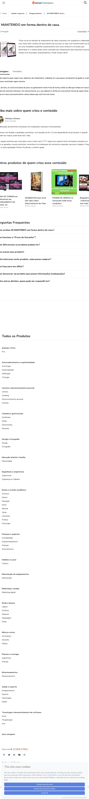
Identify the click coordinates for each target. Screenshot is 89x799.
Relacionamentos (10, 672)
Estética (5, 610)
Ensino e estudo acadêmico (14, 490)
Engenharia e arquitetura (13, 472)
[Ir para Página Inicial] (44, 3)
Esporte (5, 694)
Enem (4, 505)
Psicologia (6, 523)
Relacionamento (8, 676)
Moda (4, 621)
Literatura (6, 516)
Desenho (5, 640)
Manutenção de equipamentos (15, 574)
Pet (3, 351)
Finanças (5, 545)
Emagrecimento (8, 690)
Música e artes (8, 632)
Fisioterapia (6, 698)
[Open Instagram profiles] (24, 754)
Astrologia (6, 366)
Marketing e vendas (10, 588)
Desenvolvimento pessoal (12, 399)
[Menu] (4, 3)
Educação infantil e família (13, 457)
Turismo (5, 563)
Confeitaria (6, 417)
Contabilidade (7, 538)
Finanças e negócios (11, 534)
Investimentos (8, 549)
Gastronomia (7, 425)
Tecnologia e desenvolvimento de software (21, 712)
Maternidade (7, 461)
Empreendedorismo (10, 541)
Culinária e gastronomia (12, 413)
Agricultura (6, 658)
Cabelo (5, 607)
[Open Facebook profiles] (4, 754)
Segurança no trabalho (11, 479)
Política (5, 519)
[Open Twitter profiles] (9, 754)
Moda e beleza (8, 603)
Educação (6, 501)
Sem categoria (8, 734)
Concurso (5, 493)
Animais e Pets (8, 348)
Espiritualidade (8, 370)
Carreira (5, 391)
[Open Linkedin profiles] (14, 754)
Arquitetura (6, 475)
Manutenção (7, 578)
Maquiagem (6, 618)
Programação (7, 720)
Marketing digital (9, 592)
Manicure (5, 614)
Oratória (5, 403)
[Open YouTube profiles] (19, 754)
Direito (4, 497)
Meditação (6, 373)
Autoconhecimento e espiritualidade (18, 362)
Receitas (5, 428)
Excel (4, 716)
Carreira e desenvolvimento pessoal (18, 388)
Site (3, 723)
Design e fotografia (10, 439)
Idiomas (5, 508)
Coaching (5, 395)
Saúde (4, 701)
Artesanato (6, 636)
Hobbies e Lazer (9, 559)
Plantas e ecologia (10, 654)
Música (4, 643)
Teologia (5, 377)
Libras (4, 512)
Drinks (4, 421)
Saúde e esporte (9, 687)
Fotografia (6, 446)
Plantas (5, 661)
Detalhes (17, 71)
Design (5, 443)
